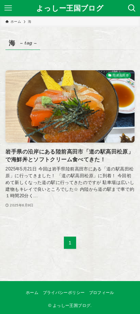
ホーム (32, 292)
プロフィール (101, 292)
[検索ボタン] (132, 8)
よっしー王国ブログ (70, 8)
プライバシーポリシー (64, 292)
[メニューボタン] (8, 8)
